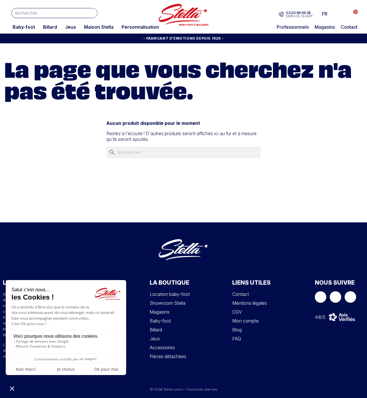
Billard (50, 27)
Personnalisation (140, 27)
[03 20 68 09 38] (281, 14)
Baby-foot (24, 27)
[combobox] (46, 13)
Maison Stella (99, 27)
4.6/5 (320, 317)
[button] (353, 14)
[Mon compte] (341, 13)
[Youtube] (350, 297)
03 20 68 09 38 (298, 12)
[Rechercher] (92, 13)
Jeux (70, 27)
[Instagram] (335, 297)
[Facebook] (320, 297)
